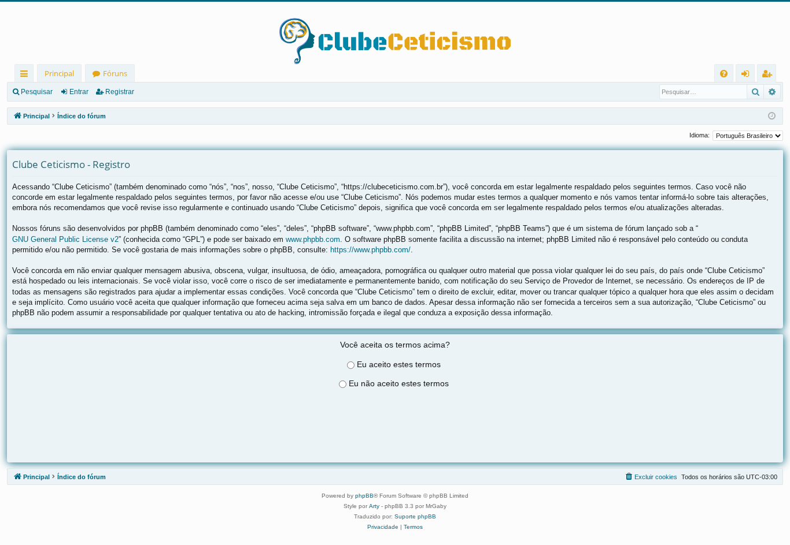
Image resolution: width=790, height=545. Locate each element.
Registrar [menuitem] (769, 75)
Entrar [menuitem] (748, 75)
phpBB (364, 495)
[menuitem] (724, 74)
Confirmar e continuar (395, 426)
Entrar (78, 92)
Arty (374, 506)
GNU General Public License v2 (65, 239)
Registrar (119, 92)
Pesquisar (37, 92)
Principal (59, 73)
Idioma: (699, 135)
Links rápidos (26, 75)
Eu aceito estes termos (399, 364)
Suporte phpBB (415, 516)
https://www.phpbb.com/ (370, 249)
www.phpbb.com (313, 239)
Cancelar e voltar (395, 441)
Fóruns (115, 73)
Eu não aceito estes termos (399, 383)
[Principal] (395, 33)
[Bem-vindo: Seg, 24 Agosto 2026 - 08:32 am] (772, 116)
